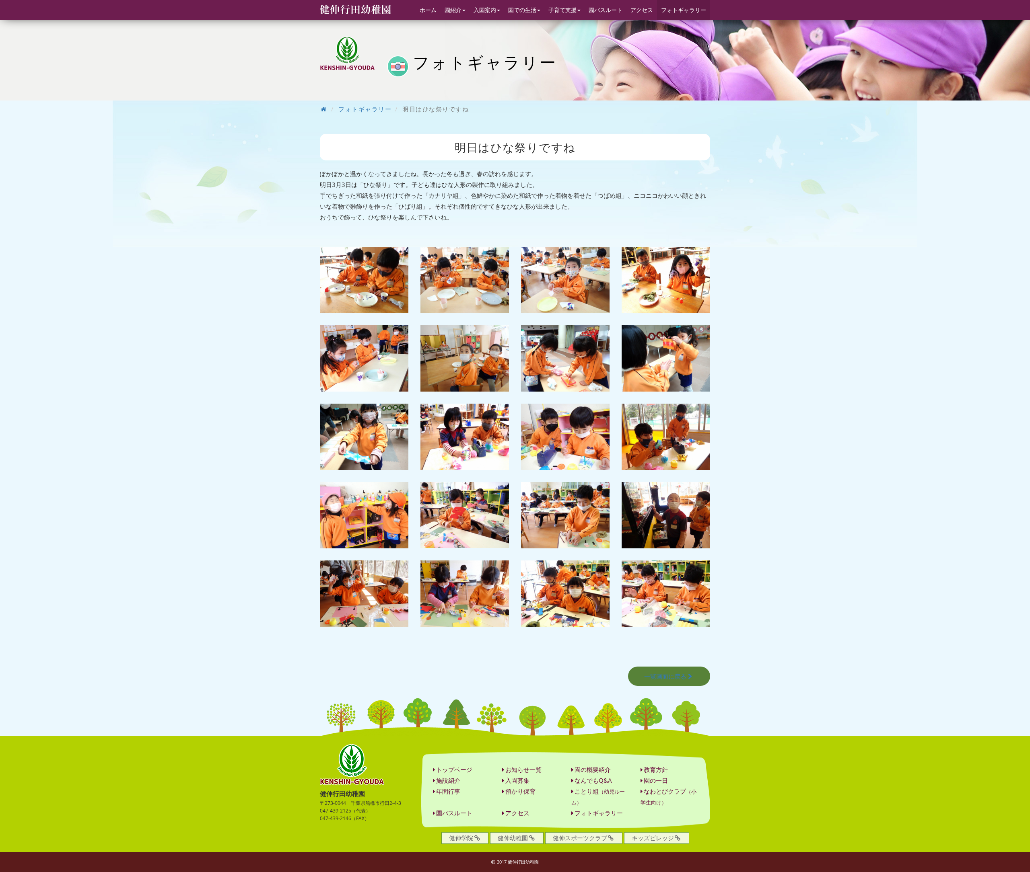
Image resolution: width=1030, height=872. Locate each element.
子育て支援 (562, 10)
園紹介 (453, 10)
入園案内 (485, 10)
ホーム (428, 10)
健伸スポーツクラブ (580, 838)
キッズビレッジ (653, 838)
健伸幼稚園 (513, 838)
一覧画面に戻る (665, 676)
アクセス (641, 10)
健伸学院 (461, 838)
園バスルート (605, 10)
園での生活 (522, 10)
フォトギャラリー (683, 10)
